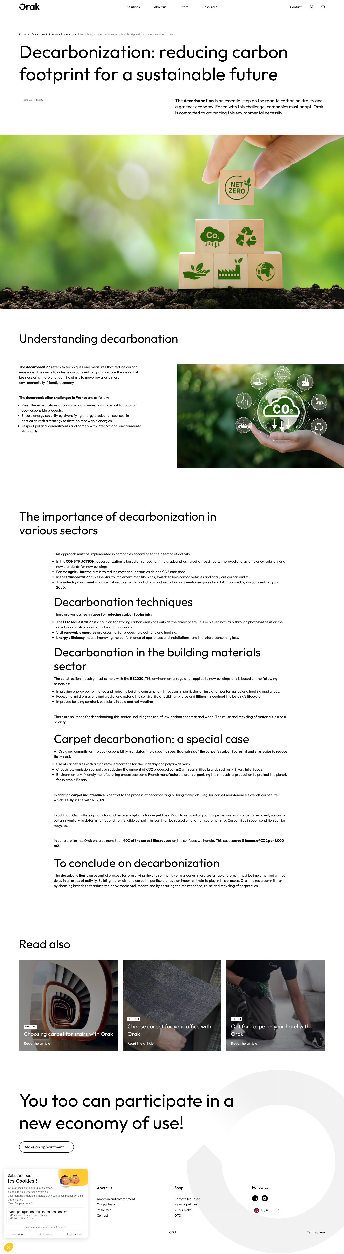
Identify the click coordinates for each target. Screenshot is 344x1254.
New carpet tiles (185, 1204)
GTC (177, 1215)
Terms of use (316, 1232)
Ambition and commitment (116, 1199)
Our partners (106, 1204)
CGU (172, 1232)
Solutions (133, 7)
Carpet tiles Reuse (187, 1199)
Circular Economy (32, 100)
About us (160, 7)
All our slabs (182, 1210)
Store (184, 7)
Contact (296, 7)
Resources (210, 7)
